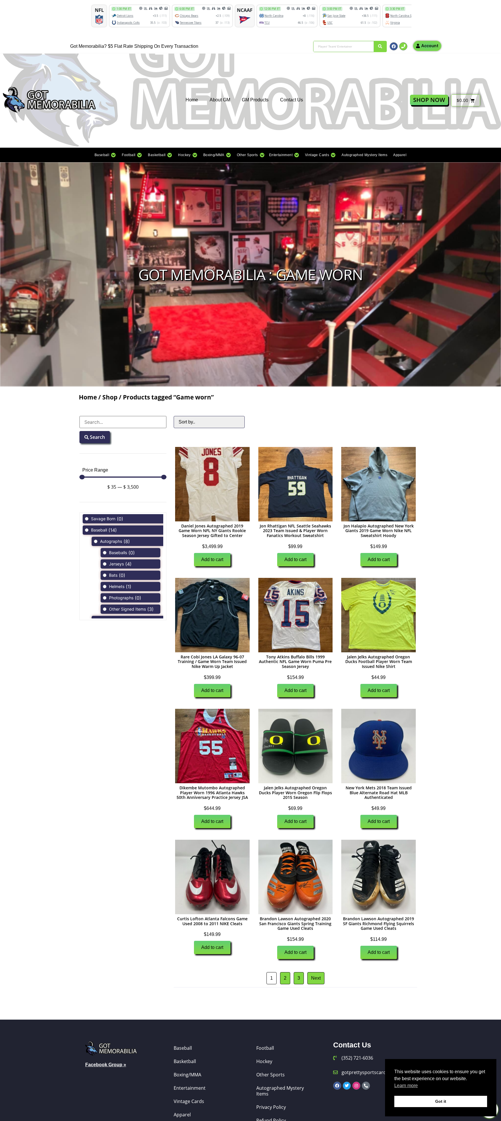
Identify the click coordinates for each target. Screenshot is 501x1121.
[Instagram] (356, 1086)
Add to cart (212, 559)
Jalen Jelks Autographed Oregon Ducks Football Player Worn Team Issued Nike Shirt (378, 661)
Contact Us (291, 99)
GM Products (255, 99)
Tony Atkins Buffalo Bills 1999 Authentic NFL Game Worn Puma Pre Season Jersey (295, 661)
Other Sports (270, 1074)
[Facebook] (394, 46)
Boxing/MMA (187, 1074)
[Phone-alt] (366, 1086)
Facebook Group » (105, 1064)
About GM (220, 99)
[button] (105, 155)
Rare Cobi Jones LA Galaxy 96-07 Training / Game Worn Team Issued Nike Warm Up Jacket (212, 661)
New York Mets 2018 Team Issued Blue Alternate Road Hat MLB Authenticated (379, 792)
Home (192, 99)
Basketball (185, 1061)
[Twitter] (347, 1086)
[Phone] (403, 46)
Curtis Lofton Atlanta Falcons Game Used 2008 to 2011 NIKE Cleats (212, 921)
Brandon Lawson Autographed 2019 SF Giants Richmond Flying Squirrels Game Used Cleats (378, 923)
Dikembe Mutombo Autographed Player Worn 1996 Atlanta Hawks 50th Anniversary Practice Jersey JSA (212, 792)
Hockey (264, 1061)
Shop (109, 397)
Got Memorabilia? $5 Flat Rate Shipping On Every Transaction (134, 46)
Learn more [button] (406, 1085)
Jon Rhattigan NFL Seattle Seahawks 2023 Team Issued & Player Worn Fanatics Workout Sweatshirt (295, 530)
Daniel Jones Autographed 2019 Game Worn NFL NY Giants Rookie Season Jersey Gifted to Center (212, 530)
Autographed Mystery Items (280, 1091)
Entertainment (190, 1088)
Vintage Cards (189, 1101)
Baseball (183, 1048)
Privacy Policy (271, 1107)
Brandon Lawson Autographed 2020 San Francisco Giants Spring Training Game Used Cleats (295, 923)
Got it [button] (440, 1101)
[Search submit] (380, 46)
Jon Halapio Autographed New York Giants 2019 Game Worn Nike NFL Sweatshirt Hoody (379, 530)
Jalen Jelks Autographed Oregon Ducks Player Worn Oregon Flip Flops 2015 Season (295, 792)
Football (265, 1048)
